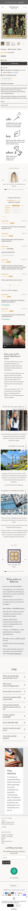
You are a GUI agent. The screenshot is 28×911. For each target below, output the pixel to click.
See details (21, 2)
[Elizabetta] (14, 872)
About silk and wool (6, 841)
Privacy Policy (10, 902)
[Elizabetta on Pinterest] (5, 827)
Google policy (16, 902)
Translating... (6, 305)
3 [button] (14, 285)
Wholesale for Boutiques (7, 824)
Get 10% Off (6, 862)
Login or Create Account (7, 822)
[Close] (26, 897)
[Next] (25, 43)
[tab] (5, 189)
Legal (2, 843)
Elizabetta (9, 890)
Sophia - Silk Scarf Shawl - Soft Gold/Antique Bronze (14, 184)
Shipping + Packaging (7, 834)
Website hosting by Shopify (18, 890)
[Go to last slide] (2, 180)
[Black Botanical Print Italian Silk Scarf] (14, 25)
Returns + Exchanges (6, 836)
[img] (4, 221)
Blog (2, 839)
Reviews (3, 838)
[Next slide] (25, 180)
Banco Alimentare (15, 653)
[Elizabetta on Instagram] (4, 827)
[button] (4, 52)
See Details (23, 70)
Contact (3, 820)
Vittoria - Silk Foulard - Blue (14, 564)
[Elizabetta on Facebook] (2, 827)
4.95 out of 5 (17, 200)
